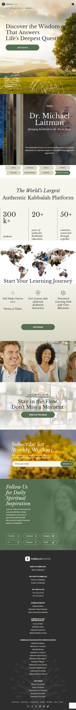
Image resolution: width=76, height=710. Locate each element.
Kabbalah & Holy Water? (38, 659)
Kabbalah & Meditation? (38, 668)
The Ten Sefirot (38, 596)
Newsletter (49, 702)
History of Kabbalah (38, 580)
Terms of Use (15, 702)
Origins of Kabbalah (38, 583)
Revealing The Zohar (38, 693)
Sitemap (42, 702)
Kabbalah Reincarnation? (38, 674)
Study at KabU (38, 624)
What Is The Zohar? (38, 684)
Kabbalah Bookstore (38, 630)
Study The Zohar (38, 687)
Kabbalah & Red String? (38, 656)
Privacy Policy (24, 702)
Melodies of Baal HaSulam (38, 609)
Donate (61, 702)
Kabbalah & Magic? (38, 662)
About (55, 702)
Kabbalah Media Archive (38, 633)
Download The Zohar (38, 697)
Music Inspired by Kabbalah (38, 612)
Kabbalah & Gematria (38, 671)
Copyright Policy (34, 702)
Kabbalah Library (38, 627)
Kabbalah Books (38, 649)
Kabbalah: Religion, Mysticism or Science (38, 644)
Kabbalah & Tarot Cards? (38, 665)
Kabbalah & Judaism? (38, 652)
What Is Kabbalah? (38, 570)
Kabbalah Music (38, 606)
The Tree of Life (38, 593)
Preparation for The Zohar (38, 690)
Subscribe (65, 464)
